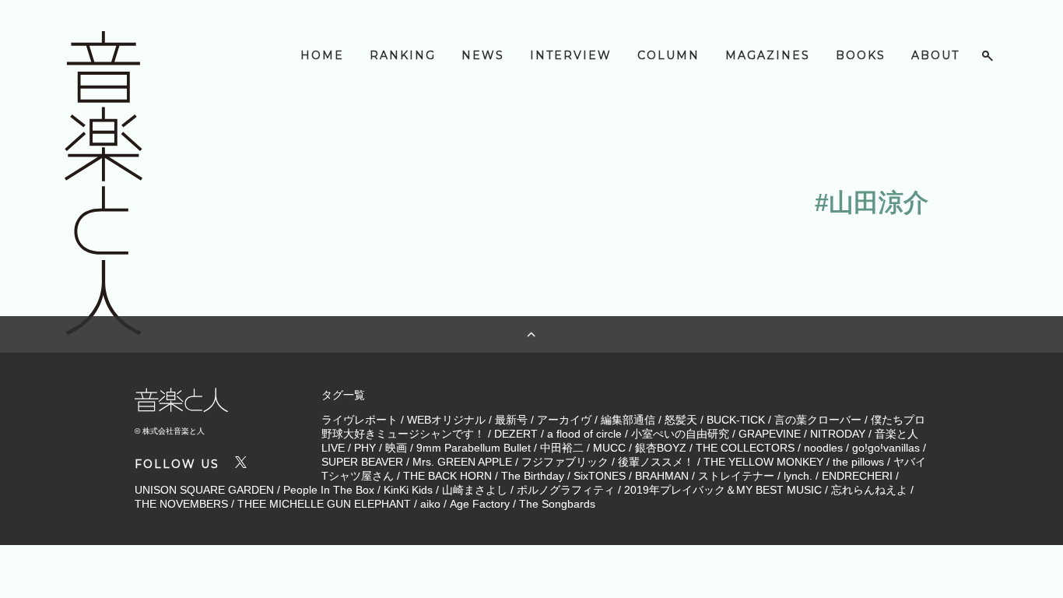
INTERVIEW (571, 55)
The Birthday (532, 476)
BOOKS (861, 55)
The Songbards (557, 504)
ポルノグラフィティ (566, 490)
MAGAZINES (767, 55)
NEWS (482, 55)
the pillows (858, 462)
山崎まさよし (474, 490)
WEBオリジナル (446, 419)
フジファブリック (565, 462)
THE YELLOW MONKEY (763, 462)
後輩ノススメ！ (656, 462)
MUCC (609, 447)
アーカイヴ (564, 419)
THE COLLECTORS (745, 447)
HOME (322, 55)
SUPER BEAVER (362, 462)
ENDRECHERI (857, 476)
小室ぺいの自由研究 (680, 433)
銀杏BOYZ (660, 447)
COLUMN (668, 55)
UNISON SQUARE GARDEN (204, 490)
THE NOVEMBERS (181, 504)
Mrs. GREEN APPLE (462, 462)
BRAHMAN (662, 476)
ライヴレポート (359, 419)
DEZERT (516, 433)
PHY (365, 447)
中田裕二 (562, 447)
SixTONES (600, 476)
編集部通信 (628, 419)
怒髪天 (681, 419)
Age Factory (480, 504)
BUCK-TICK (736, 419)
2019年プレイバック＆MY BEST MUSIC (723, 490)
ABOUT (935, 55)
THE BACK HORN (447, 476)
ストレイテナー (736, 476)
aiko (430, 504)
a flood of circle (584, 433)
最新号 (511, 419)
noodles (823, 447)
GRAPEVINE (769, 433)
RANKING (403, 55)
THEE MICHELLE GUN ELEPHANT (324, 504)
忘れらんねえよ (869, 490)
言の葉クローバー (817, 419)
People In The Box (328, 490)
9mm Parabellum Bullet (473, 447)
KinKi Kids (408, 490)
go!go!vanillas (886, 447)
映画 (396, 447)
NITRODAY (837, 433)
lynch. (798, 476)
